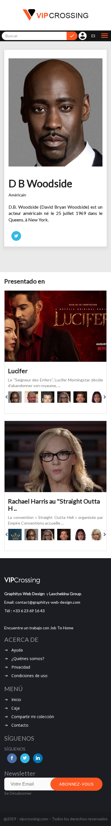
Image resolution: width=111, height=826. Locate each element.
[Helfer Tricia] (96, 534)
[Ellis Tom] (80, 397)
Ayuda (17, 650)
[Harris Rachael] (64, 397)
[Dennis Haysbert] (31, 397)
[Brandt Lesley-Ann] (96, 397)
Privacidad (20, 667)
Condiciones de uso (29, 675)
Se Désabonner (18, 793)
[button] (104, 36)
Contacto (19, 725)
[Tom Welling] (47, 397)
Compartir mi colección (32, 716)
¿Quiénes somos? (27, 658)
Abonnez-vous (76, 784)
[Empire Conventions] (15, 534)
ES (93, 36)
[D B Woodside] (15, 397)
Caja (15, 708)
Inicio (16, 699)
